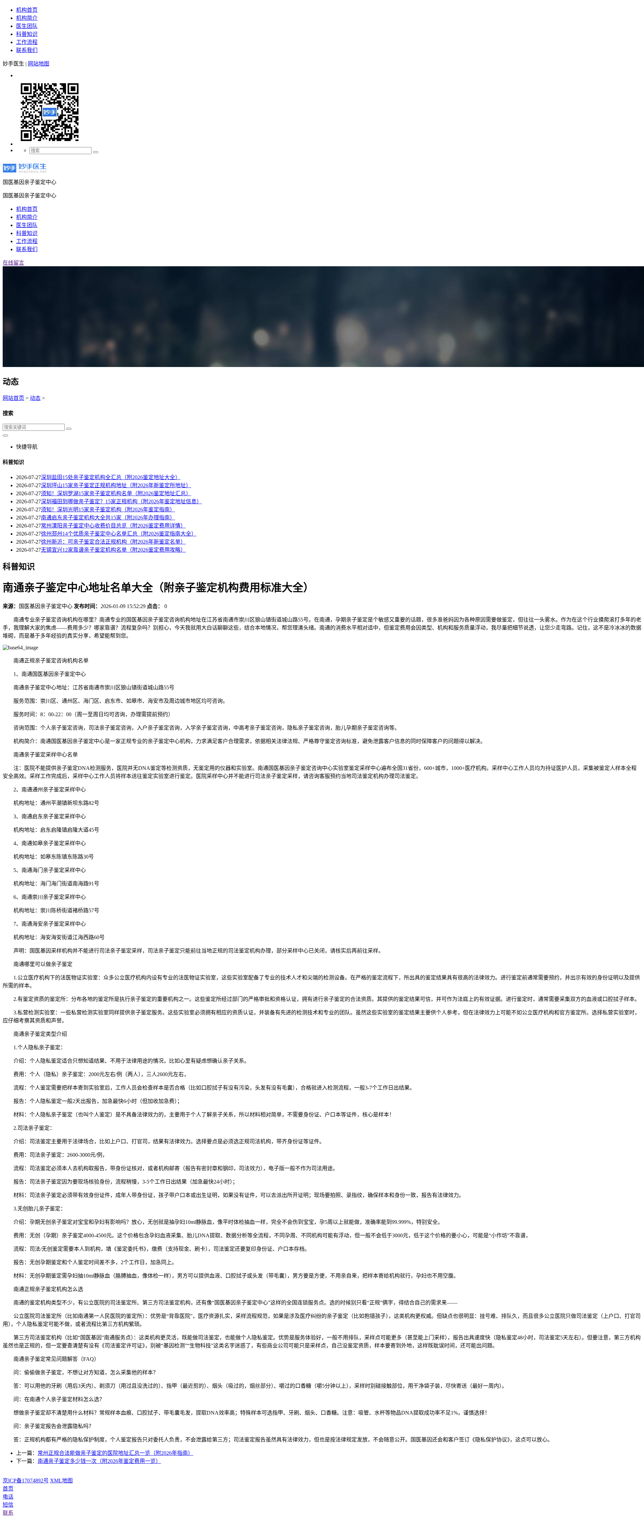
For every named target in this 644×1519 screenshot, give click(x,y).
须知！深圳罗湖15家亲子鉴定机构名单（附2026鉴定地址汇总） (116, 493)
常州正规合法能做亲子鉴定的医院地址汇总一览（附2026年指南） (115, 1453)
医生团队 (27, 26)
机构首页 (27, 10)
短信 (8, 1505)
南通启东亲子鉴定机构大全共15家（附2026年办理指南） (108, 517)
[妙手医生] (24, 174)
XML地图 (61, 1480)
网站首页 (13, 398)
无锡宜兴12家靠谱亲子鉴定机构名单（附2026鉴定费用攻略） (113, 550)
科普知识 (27, 34)
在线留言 (13, 263)
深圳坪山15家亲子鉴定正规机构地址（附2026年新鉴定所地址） (116, 485)
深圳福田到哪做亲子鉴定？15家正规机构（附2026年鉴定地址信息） (121, 501)
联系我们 (27, 50)
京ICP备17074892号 (26, 1480)
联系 (8, 1513)
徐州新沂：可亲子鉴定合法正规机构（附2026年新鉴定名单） (113, 542)
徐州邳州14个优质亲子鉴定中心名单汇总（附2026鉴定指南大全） (119, 534)
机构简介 (27, 18)
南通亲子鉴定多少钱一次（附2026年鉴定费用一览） (99, 1461)
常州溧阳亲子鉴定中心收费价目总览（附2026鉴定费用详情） (113, 525)
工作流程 (27, 42)
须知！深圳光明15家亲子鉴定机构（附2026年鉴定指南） (108, 509)
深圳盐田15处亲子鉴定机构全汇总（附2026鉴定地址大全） (110, 477)
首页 (8, 1488)
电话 (8, 1497)
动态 (35, 398)
